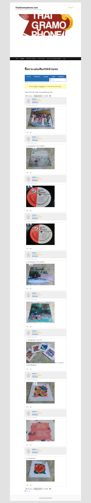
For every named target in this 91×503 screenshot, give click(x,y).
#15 (27, 259)
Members (37, 76)
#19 (27, 417)
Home (17, 58)
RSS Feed (28, 491)
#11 (27, 105)
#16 (27, 299)
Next (45, 96)
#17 (27, 337)
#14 (27, 221)
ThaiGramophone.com (26, 7)
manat (34, 99)
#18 (27, 379)
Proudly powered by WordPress (45, 498)
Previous (29, 96)
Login (64, 58)
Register (61, 76)
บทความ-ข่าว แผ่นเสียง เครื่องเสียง (54, 58)
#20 (27, 455)
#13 (27, 183)
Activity (46, 76)
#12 (27, 143)
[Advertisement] (45, 46)
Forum (29, 76)
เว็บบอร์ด (22, 58)
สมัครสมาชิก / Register (31, 58)
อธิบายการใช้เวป (41, 58)
